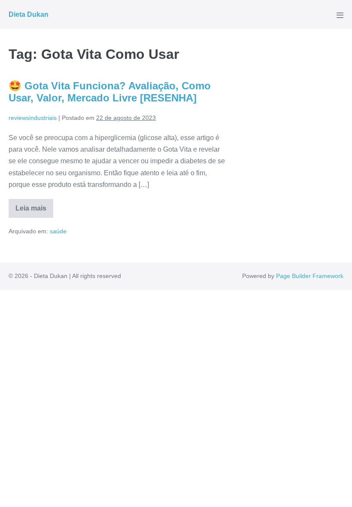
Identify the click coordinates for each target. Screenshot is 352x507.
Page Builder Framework (309, 275)
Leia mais (34, 211)
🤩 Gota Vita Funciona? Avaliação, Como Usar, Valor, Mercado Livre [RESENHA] (110, 92)
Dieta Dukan (29, 14)
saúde (58, 231)
